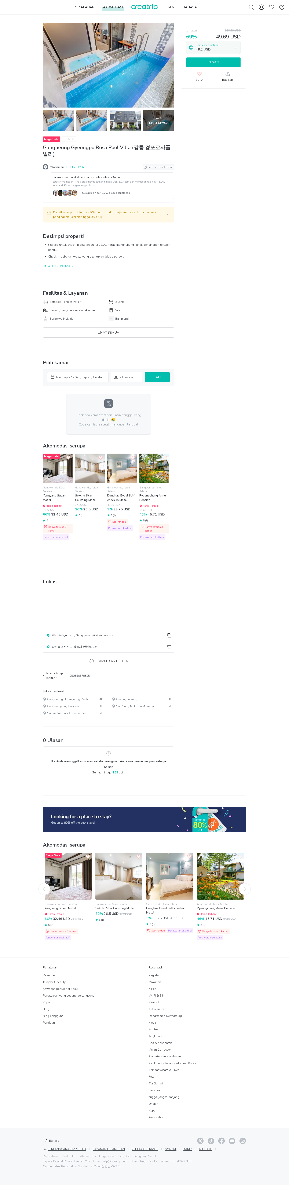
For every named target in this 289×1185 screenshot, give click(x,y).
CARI (157, 377)
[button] (108, 214)
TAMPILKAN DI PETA (112, 661)
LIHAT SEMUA (108, 332)
